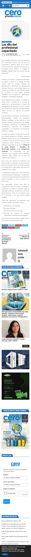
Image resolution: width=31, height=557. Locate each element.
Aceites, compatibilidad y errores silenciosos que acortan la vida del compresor (15, 543)
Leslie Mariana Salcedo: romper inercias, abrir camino (13, 340)
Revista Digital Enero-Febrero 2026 (15, 289)
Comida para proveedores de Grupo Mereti (6, 239)
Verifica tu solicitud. (9, 489)
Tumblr (5, 227)
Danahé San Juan (12, 54)
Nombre (5, 475)
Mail (18, 227)
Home (3, 21)
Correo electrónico (9, 482)
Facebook (5, 225)
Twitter (12, 225)
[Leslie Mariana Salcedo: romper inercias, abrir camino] (15, 329)
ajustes (22, 551)
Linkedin (25, 225)
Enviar (6, 501)
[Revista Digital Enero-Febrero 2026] (15, 279)
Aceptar (5, 554)
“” (15, 146)
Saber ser (8, 41)
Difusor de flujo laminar (24, 237)
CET (6, 21)
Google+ (19, 225)
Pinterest (12, 227)
